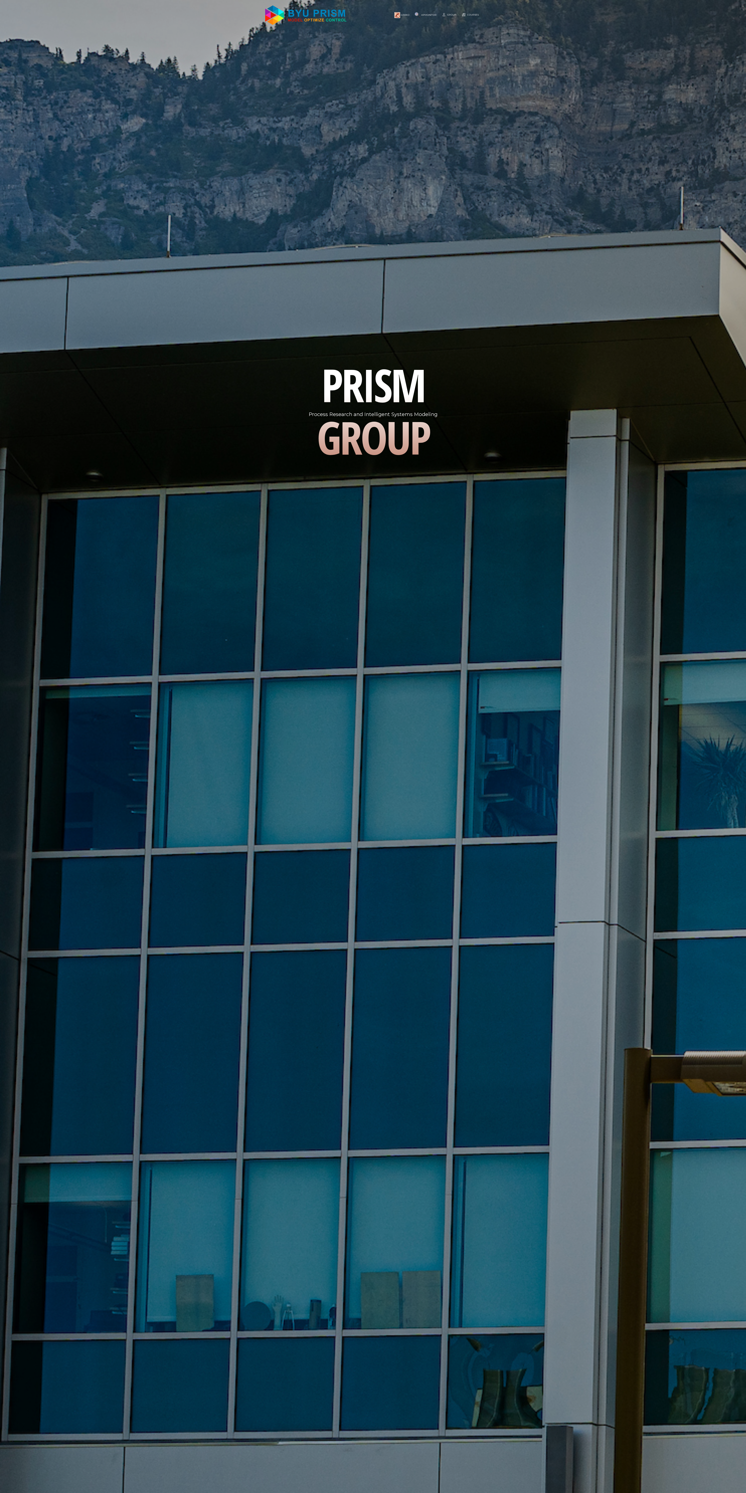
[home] (305, 15)
